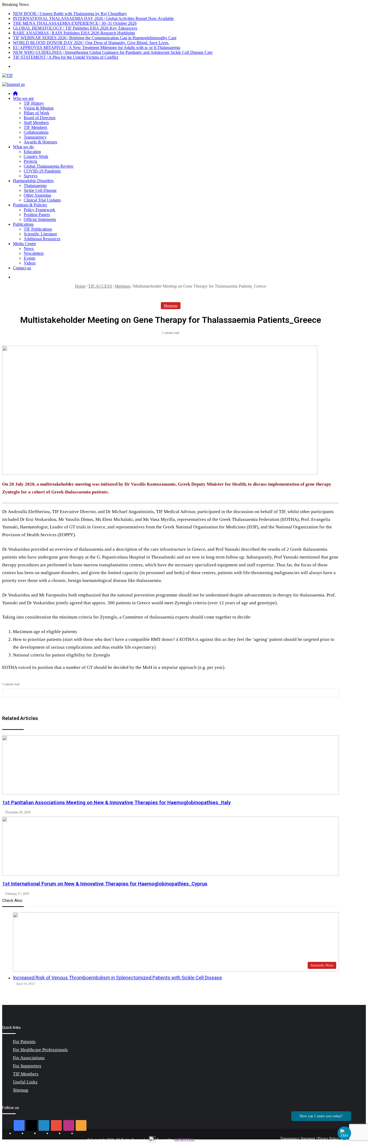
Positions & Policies (30, 205)
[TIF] (7, 75)
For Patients (24, 1041)
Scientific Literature (40, 234)
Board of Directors (39, 117)
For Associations (29, 1057)
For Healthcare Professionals (40, 1049)
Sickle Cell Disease (40, 190)
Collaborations (36, 132)
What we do (23, 146)
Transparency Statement (297, 1138)
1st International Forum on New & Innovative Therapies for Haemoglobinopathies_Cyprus (104, 884)
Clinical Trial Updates (42, 200)
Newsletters (34, 253)
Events (29, 258)
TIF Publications (38, 229)
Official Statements (40, 219)
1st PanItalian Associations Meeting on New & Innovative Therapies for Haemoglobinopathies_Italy (116, 803)
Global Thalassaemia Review (49, 166)
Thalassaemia (35, 185)
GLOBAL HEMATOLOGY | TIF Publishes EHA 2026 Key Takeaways (75, 28)
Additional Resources (42, 238)
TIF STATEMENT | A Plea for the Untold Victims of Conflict (65, 57)
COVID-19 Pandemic (42, 171)
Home (80, 286)
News (29, 248)
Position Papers (37, 214)
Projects (30, 161)
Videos (30, 263)
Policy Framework (39, 209)
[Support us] (13, 84)
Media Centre (24, 243)
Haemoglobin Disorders (33, 180)
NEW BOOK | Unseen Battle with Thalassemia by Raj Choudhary (70, 13)
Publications (23, 224)
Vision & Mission (39, 108)
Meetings (122, 286)
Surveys (30, 176)
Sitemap (20, 1090)
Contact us (22, 268)
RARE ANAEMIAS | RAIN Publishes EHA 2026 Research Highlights (74, 33)
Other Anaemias (37, 195)
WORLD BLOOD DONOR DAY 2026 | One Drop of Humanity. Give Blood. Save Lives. (91, 42)
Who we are (23, 98)
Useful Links (25, 1082)
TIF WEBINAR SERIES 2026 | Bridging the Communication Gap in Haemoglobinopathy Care (94, 38)
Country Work (36, 156)
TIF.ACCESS (100, 286)
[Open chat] (344, 1133)
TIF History (34, 103)
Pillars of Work (36, 113)
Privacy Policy (328, 1138)
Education (32, 151)
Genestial (184, 1140)
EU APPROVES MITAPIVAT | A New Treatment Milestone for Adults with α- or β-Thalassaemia (96, 47)
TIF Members (35, 127)
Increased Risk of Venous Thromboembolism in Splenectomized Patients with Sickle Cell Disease (117, 977)
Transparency (35, 137)
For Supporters (27, 1065)
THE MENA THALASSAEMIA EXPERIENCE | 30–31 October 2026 (75, 23)
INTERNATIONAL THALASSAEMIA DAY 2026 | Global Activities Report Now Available (93, 18)
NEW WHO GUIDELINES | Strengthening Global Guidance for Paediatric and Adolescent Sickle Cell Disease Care (113, 52)
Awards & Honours (40, 142)
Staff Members (36, 122)
